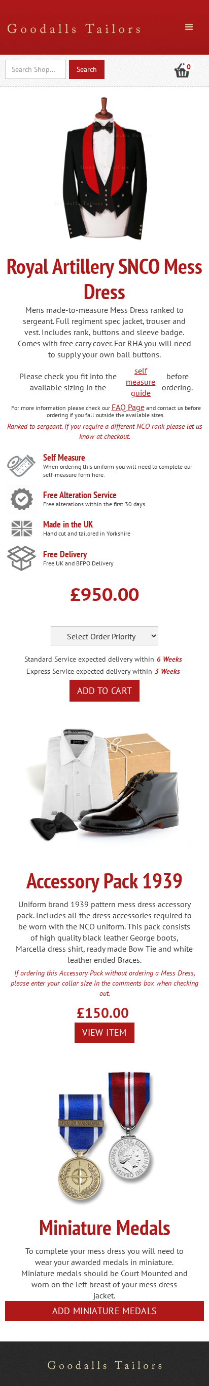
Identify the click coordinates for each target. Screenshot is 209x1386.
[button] (189, 27)
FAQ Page (128, 407)
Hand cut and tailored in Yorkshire (86, 533)
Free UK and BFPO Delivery (78, 563)
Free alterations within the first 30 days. (95, 504)
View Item (104, 1032)
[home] (71, 26)
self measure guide (140, 381)
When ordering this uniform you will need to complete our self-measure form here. (117, 470)
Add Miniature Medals (104, 1311)
